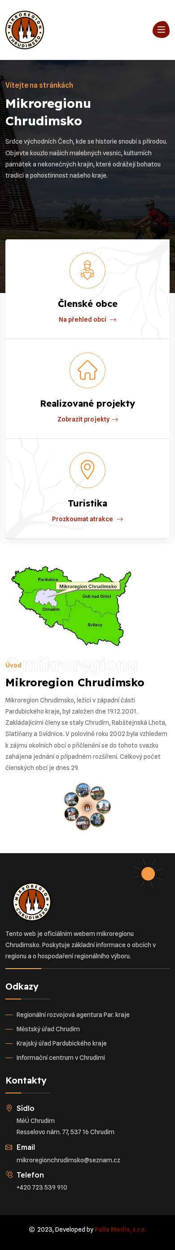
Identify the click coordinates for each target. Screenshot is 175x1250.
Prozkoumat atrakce (83, 519)
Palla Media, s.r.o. (120, 1229)
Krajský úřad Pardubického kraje (62, 1043)
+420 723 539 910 (42, 1187)
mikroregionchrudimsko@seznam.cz (68, 1160)
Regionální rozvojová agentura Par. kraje (73, 1014)
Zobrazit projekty (83, 419)
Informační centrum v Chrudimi (61, 1057)
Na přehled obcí (83, 319)
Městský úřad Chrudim (48, 1029)
